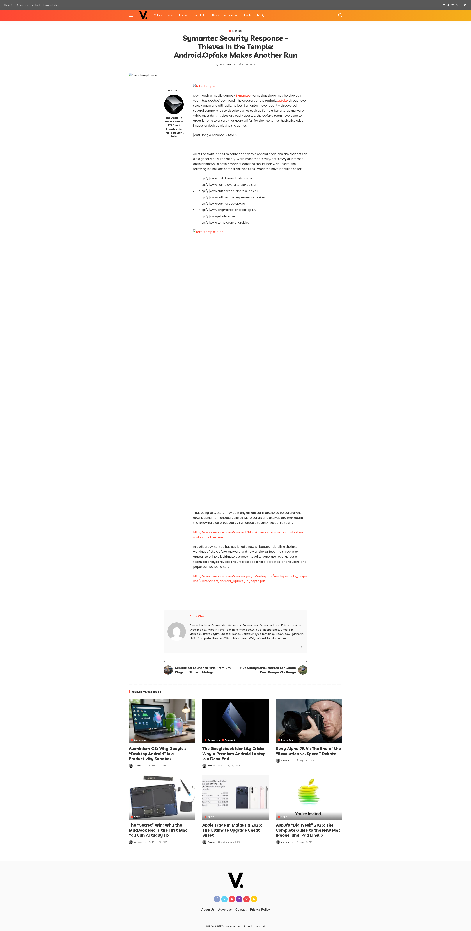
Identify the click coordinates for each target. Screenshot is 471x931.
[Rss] (465, 5)
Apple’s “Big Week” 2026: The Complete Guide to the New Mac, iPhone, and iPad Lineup (308, 830)
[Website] (301, 647)
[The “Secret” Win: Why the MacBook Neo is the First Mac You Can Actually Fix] (162, 797)
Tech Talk (237, 31)
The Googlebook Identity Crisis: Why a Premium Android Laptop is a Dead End (234, 753)
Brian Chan (225, 64)
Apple (137, 817)
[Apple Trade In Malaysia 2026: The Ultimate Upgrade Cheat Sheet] (235, 797)
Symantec (243, 95)
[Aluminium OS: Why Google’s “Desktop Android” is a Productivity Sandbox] (162, 721)
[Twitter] (448, 5)
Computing (140, 740)
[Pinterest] (452, 5)
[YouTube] (461, 5)
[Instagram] (457, 5)
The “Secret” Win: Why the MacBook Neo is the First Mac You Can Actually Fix (158, 830)
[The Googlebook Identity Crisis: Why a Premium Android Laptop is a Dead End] (235, 721)
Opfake (282, 100)
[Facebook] (444, 5)
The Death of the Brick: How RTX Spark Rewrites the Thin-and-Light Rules (174, 127)
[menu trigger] (133, 15)
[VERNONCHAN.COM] (143, 15)
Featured (230, 740)
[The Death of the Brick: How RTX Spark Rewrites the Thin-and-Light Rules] (174, 104)
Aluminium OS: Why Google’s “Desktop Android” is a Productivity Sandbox (157, 753)
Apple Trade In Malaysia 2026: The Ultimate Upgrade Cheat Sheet (232, 830)
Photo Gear (287, 740)
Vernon (138, 765)
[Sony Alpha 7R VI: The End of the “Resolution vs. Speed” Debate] (309, 721)
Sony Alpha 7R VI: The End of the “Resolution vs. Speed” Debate (308, 751)
